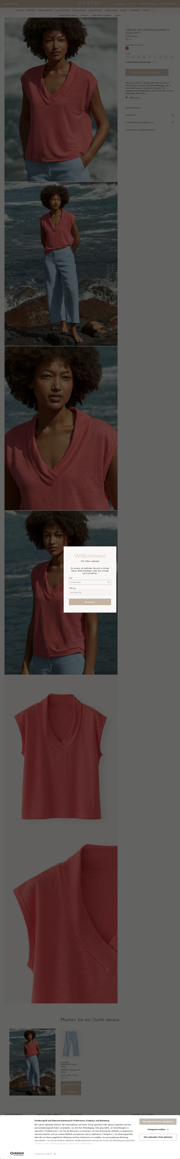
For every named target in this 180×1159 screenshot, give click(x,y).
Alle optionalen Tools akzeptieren (157, 1122)
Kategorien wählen (43, 1154)
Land (70, 578)
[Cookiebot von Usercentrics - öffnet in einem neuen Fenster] (17, 1154)
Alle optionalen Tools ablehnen (158, 1137)
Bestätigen (90, 601)
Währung (72, 588)
